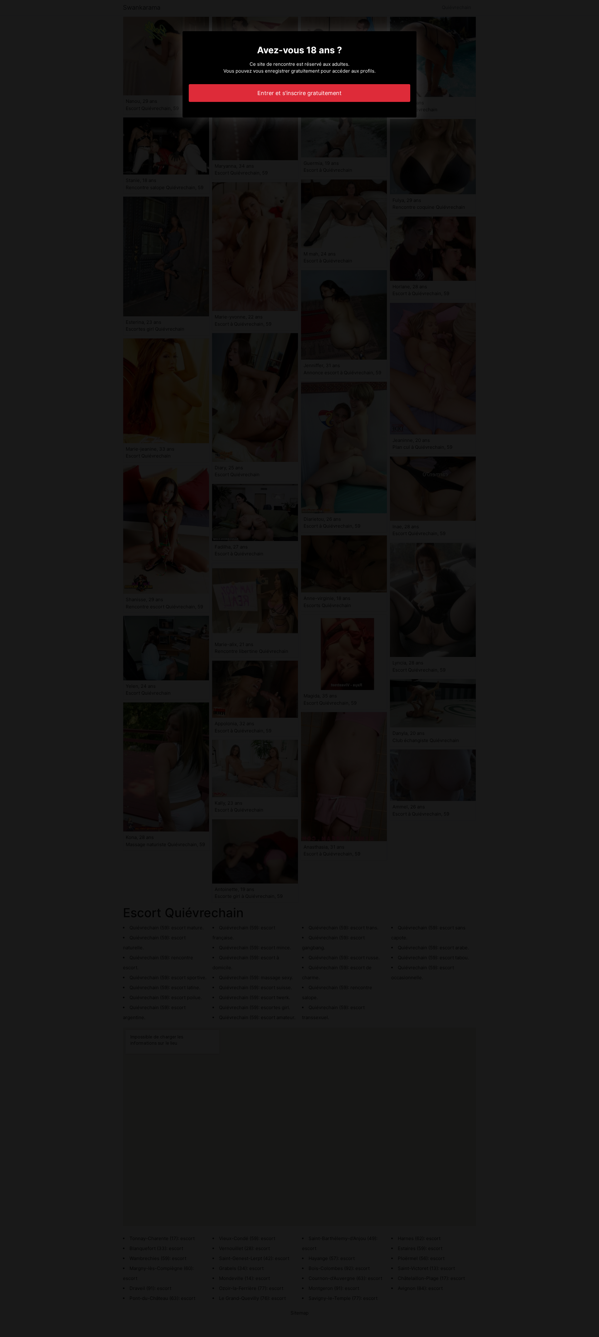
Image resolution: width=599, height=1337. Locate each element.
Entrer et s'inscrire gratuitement (299, 93)
